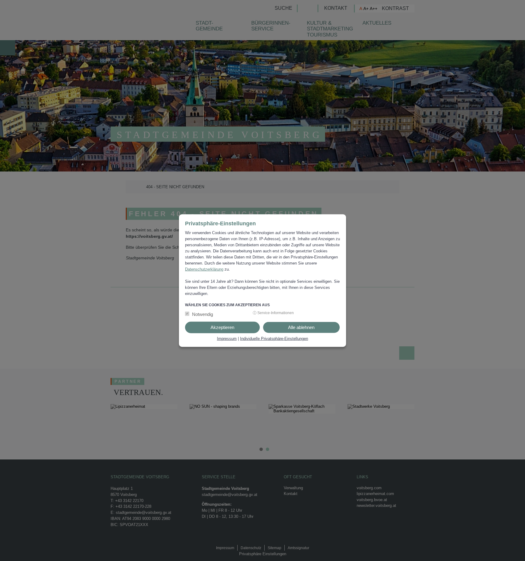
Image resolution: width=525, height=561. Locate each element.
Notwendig (202, 314)
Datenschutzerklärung (204, 269)
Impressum (227, 338)
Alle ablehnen (301, 327)
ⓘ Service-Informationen (273, 312)
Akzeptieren (222, 327)
